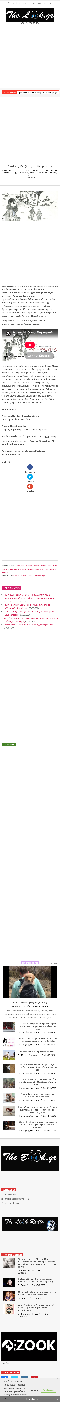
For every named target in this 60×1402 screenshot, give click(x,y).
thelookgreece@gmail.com (17, 1198)
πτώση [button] (34, 1390)
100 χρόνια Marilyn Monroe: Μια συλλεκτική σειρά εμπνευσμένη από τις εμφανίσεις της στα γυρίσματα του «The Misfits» (29, 598)
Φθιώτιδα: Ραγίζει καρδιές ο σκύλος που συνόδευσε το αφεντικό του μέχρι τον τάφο (37, 1026)
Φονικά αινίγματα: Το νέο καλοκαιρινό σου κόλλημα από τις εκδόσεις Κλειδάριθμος (36, 1308)
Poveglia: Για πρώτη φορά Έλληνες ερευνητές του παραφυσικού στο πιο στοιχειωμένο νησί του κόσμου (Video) (29, 569)
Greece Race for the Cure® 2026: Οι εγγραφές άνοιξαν (28, 624)
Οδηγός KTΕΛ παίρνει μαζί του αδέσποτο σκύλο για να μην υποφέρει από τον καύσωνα (38, 1124)
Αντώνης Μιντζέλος (49, 173)
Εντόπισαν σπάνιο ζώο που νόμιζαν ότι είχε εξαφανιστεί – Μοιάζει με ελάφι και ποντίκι (37, 1082)
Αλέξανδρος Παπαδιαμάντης (30, 173)
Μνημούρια (24, 175)
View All (54, 963)
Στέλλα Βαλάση (34, 175)
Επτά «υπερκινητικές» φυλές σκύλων (36, 1052)
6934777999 (10, 1194)
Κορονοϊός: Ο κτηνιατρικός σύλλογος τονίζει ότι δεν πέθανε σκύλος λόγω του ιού (38, 1067)
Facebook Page (12, 1203)
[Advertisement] (30, 57)
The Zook (5, 1363)
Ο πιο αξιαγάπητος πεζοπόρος (30, 1002)
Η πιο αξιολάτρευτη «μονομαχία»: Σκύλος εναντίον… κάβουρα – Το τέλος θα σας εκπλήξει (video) (37, 1109)
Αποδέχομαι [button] (48, 1390)
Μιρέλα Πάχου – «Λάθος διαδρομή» (28, 575)
